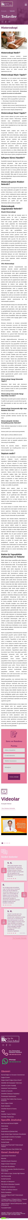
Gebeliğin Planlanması (7, 1116)
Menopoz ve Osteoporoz (8, 1181)
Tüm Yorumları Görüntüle (19, 938)
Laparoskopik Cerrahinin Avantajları (11, 1137)
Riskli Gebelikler (5, 1106)
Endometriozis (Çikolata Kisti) (9, 1131)
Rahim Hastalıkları (6, 1192)
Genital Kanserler (6, 1179)
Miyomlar (3, 1158)
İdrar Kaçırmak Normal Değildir (9, 1123)
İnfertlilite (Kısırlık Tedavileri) (9, 1161)
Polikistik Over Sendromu (8, 1187)
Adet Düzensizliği (6, 1176)
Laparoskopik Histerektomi (8, 1155)
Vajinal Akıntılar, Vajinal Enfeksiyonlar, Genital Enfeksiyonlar (13, 1204)
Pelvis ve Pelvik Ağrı (6, 1139)
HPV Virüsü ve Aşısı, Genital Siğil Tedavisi (13, 1173)
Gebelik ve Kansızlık (6, 1091)
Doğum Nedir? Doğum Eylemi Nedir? (11, 1080)
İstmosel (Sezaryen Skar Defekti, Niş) (11, 1149)
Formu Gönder (14, 777)
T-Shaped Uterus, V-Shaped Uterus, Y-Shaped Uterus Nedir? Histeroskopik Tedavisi (14, 1200)
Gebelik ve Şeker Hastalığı (8, 1085)
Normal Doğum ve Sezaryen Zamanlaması (13, 1074)
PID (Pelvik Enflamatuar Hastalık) (10, 1184)
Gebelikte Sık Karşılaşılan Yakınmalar (11, 1083)
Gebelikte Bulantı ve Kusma (8, 1108)
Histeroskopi (4, 1126)
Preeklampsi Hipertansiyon (8, 1096)
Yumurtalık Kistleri (6, 1207)
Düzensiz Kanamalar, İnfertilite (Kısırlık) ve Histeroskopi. (12, 1170)
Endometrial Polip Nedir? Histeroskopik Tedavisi (12, 1145)
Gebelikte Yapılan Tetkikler (8, 1114)
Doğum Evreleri (5, 1077)
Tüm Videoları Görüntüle (8, 808)
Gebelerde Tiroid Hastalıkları (9, 1088)
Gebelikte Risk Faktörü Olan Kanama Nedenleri (11, 1099)
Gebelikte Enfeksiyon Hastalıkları (10, 1093)
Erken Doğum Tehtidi (7, 1103)
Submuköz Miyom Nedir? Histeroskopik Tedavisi (12, 1195)
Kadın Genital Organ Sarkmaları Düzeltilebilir (13, 1134)
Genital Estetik (5, 1142)
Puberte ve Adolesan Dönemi (9, 1189)
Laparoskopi (4, 1128)
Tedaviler (12, 11)
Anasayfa (3, 11)
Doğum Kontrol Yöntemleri (8, 1163)
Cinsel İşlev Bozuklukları (8, 1166)
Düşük (3, 1111)
